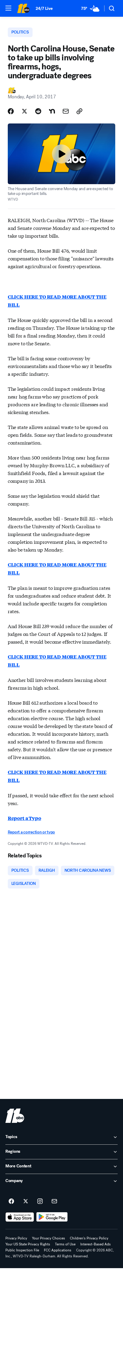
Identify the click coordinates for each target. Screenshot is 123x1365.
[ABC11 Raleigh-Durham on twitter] (26, 1201)
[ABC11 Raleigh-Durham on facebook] (11, 1201)
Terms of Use (65, 1244)
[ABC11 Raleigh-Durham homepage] (23, 8)
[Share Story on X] (24, 111)
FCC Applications (57, 1250)
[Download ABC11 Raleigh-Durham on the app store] (19, 1217)
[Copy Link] (79, 111)
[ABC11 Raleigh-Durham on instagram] (40, 1201)
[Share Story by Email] (66, 111)
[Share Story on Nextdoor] (52, 111)
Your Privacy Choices (48, 1238)
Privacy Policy (16, 1238)
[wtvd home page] (14, 1116)
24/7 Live (44, 8)
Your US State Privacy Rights (27, 1244)
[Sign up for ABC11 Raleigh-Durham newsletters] (54, 1201)
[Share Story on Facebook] (11, 111)
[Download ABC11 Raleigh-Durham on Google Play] (52, 1217)
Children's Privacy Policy (89, 1238)
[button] (8, 8)
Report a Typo (24, 818)
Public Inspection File (22, 1250)
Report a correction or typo (31, 832)
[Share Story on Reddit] (38, 111)
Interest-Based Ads (95, 1244)
